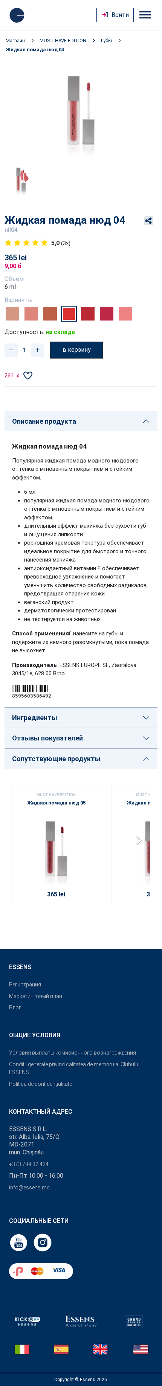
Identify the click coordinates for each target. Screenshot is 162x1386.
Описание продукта (44, 421)
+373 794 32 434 (29, 1164)
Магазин (15, 40)
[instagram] (42, 1242)
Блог (15, 1007)
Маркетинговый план (35, 996)
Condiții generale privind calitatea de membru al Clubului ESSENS (74, 1068)
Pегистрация (25, 984)
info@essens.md (29, 1188)
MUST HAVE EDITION (63, 40)
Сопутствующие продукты (56, 759)
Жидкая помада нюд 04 (35, 49)
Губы (106, 40)
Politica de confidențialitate (40, 1084)
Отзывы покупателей (47, 738)
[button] (141, 842)
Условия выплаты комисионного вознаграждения (72, 1053)
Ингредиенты (34, 718)
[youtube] (19, 1242)
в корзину (77, 349)
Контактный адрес (40, 1111)
